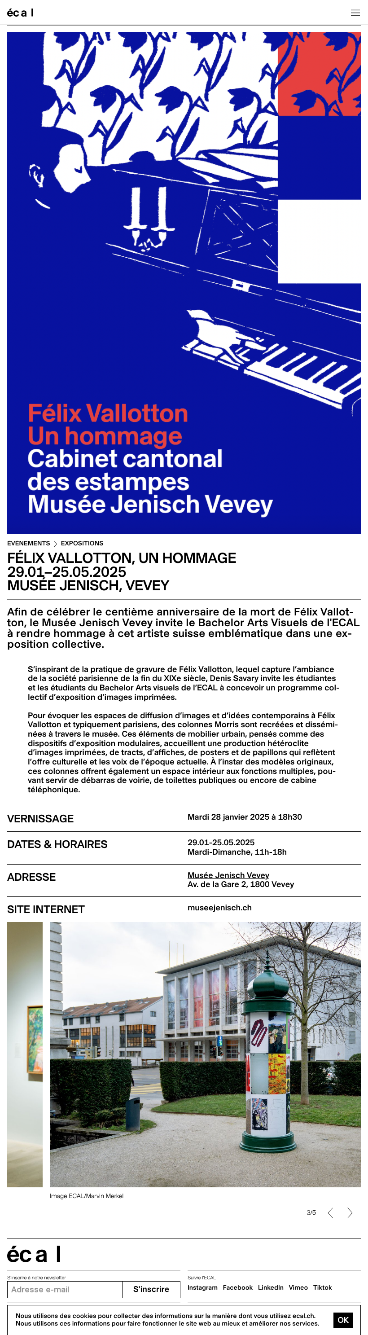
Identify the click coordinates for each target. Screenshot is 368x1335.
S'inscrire (151, 1289)
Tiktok (322, 1287)
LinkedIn (271, 1287)
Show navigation (355, 13)
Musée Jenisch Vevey (228, 875)
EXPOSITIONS (82, 543)
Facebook (238, 1287)
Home (20, 13)
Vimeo (298, 1287)
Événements (28, 543)
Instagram (203, 1287)
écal (33, 1254)
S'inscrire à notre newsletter (36, 1278)
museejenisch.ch (220, 908)
